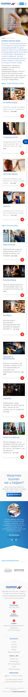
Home (3, 38)
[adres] (14, 621)
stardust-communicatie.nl (19, 691)
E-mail (14, 614)
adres (14, 623)
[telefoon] (14, 603)
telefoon (14, 605)
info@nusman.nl (14, 616)
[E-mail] (14, 611)
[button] (12, 539)
